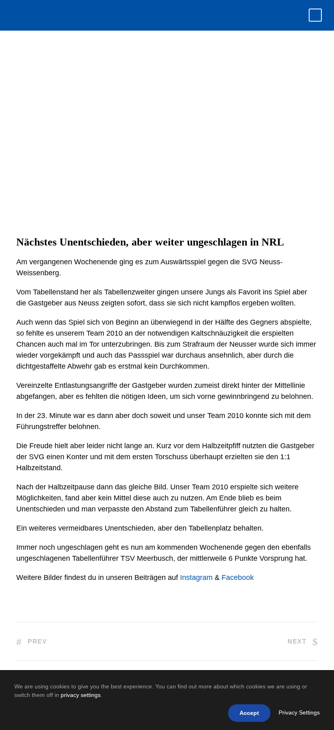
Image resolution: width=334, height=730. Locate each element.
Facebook (238, 577)
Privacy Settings (299, 712)
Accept (249, 713)
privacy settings (81, 695)
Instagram (196, 577)
